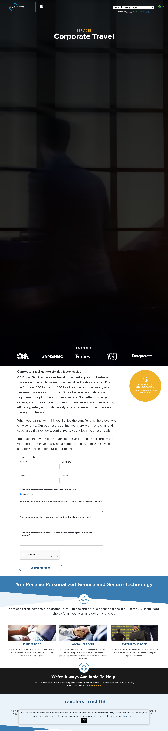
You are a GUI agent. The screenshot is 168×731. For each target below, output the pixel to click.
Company (66, 462)
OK (84, 720)
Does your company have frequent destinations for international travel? (56, 517)
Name (23, 462)
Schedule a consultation (145, 386)
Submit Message (41, 567)
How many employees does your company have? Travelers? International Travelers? (61, 501)
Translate (144, 12)
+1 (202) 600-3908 (92, 686)
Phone (65, 476)
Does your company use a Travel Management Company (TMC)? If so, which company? (57, 534)
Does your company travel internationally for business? (47, 490)
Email (22, 476)
